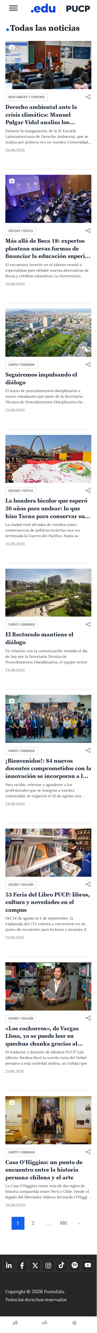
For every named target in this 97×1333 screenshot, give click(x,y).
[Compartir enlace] (88, 97)
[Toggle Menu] (13, 7)
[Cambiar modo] (74, 1323)
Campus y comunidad (21, 364)
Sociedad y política (20, 231)
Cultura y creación (20, 884)
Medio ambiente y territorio (26, 97)
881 (63, 1223)
